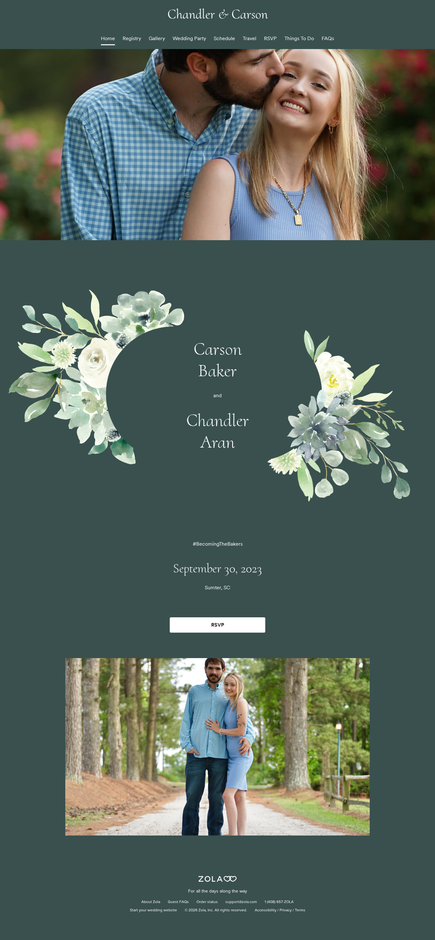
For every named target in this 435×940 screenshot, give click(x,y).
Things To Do (299, 38)
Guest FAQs (178, 902)
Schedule (224, 38)
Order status (207, 902)
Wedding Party (189, 38)
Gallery (157, 38)
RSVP (270, 38)
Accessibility (265, 910)
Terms (300, 910)
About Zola (150, 902)
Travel (249, 38)
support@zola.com (241, 902)
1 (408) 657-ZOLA (279, 902)
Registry (132, 38)
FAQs (328, 38)
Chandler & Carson (218, 14)
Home (108, 38)
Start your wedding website (153, 910)
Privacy (286, 910)
